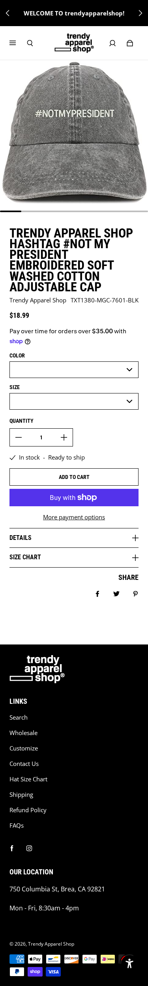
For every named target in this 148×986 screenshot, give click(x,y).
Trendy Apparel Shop (51, 943)
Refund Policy (28, 810)
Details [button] (20, 537)
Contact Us (24, 764)
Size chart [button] (25, 557)
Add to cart (74, 477)
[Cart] (130, 43)
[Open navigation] (18, 43)
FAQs (16, 825)
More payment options (74, 517)
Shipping (21, 794)
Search (18, 717)
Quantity (21, 421)
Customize (23, 748)
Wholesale (23, 733)
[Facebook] (12, 848)
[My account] (112, 43)
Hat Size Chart (28, 779)
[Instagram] (29, 848)
